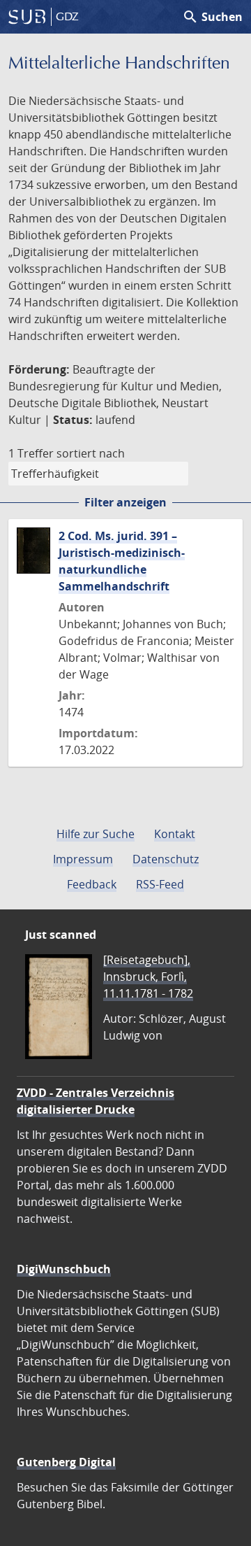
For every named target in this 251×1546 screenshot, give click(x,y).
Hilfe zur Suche (95, 834)
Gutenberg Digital (66, 1462)
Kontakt (174, 834)
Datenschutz (165, 859)
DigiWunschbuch (64, 1269)
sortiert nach (90, 453)
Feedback (91, 884)
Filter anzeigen (125, 502)
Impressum (83, 859)
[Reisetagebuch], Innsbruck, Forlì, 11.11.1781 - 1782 (148, 976)
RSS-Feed (160, 884)
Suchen (212, 16)
